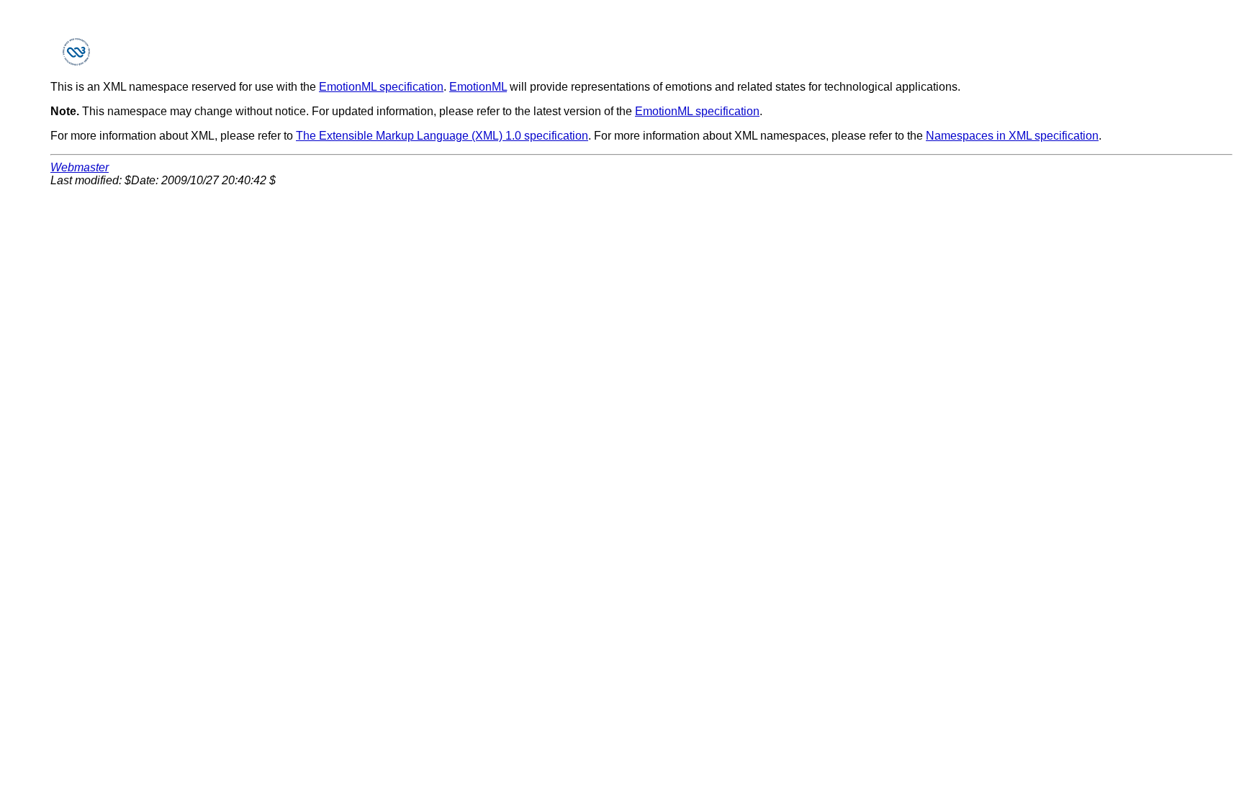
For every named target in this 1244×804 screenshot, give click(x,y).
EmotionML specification (381, 87)
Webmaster (79, 167)
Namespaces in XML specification (1012, 136)
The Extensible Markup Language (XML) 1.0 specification (442, 136)
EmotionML (478, 87)
